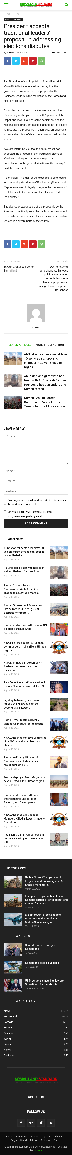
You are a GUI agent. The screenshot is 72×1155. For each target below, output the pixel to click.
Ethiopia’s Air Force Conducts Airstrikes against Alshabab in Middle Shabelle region (43, 918)
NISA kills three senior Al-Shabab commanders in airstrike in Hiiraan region (25, 646)
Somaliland (17, 19)
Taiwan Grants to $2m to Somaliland (19, 268)
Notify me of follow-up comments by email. (30, 511)
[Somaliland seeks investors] (13, 967)
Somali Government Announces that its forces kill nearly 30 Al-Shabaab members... (23, 609)
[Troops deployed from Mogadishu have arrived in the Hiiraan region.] (59, 781)
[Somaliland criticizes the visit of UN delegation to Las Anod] (59, 629)
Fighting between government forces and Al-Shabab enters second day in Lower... (22, 704)
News (16, 13)
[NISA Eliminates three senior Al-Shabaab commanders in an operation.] (59, 667)
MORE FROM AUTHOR (50, 345)
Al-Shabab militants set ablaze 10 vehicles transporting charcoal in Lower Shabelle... (24, 552)
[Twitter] (41, 1123)
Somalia (35, 1136)
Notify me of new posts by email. (25, 516)
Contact (57, 1140)
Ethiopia (59, 1136)
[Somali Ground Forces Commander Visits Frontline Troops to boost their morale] (13, 402)
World (23, 1140)
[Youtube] (51, 1123)
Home (7, 13)
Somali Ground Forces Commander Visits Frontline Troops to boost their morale (44, 402)
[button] (67, 5)
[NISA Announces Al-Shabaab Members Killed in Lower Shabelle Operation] (59, 819)
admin (10, 52)
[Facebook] (21, 1123)
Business (45, 1140)
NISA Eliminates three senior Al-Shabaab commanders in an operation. (23, 666)
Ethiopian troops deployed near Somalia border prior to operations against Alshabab (46, 900)
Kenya (14, 1140)
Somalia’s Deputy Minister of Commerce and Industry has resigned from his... (21, 761)
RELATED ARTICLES (19, 345)
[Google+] (31, 1123)
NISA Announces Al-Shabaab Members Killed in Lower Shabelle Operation (24, 818)
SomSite (37, 1150)
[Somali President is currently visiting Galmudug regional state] (59, 724)
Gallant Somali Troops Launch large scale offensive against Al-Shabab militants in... (44, 881)
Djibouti (47, 1136)
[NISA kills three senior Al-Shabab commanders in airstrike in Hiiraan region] (59, 647)
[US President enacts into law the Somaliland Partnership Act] (13, 985)
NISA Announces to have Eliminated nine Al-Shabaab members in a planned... (25, 741)
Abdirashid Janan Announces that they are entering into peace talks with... (24, 838)
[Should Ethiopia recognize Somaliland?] (13, 949)
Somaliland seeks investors (42, 962)
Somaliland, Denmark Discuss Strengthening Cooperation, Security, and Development (22, 799)
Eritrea (33, 1140)
